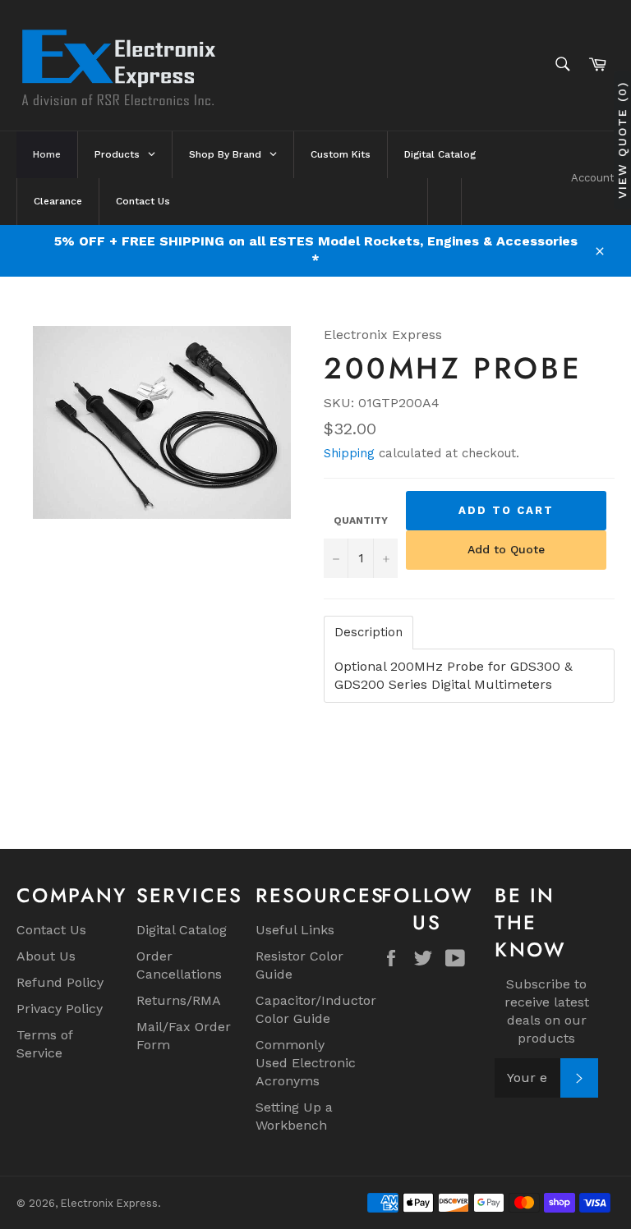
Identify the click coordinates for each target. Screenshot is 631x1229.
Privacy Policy (59, 1008)
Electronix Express (109, 1203)
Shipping (349, 453)
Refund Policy (60, 982)
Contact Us (51, 930)
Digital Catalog (181, 930)
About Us (46, 956)
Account (593, 178)
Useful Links (295, 930)
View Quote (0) (622, 139)
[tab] (368, 632)
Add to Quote (506, 549)
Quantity (361, 520)
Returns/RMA (178, 1000)
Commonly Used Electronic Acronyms (306, 1063)
